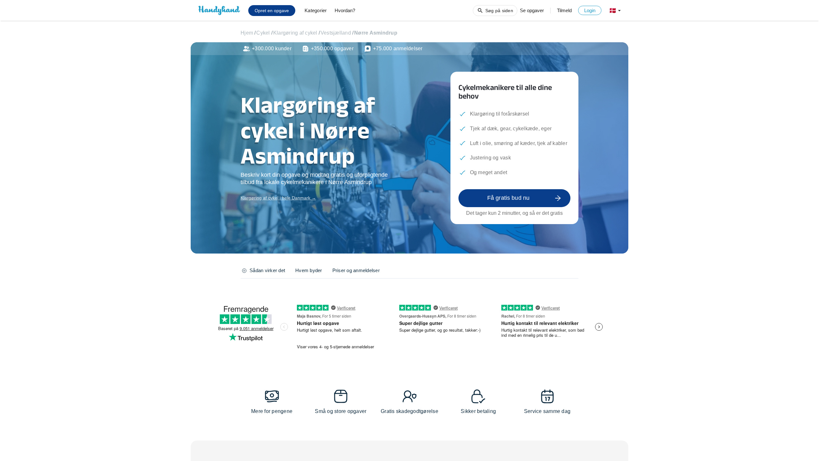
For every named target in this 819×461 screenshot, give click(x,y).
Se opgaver (532, 10)
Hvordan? (345, 10)
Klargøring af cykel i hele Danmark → (278, 197)
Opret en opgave (272, 10)
